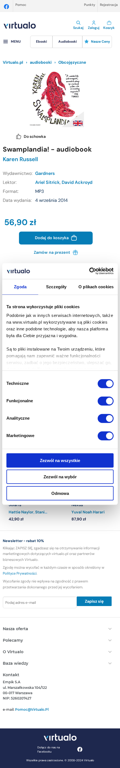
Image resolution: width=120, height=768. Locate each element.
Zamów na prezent (52, 252)
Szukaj (78, 28)
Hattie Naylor (21, 512)
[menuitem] (41, 42)
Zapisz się (94, 601)
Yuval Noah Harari (88, 512)
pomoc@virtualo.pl (32, 709)
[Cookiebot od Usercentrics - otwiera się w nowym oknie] (89, 271)
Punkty (89, 5)
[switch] (106, 400)
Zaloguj (93, 28)
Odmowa (60, 493)
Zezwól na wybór (60, 476)
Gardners (45, 173)
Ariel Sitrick (47, 182)
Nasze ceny (100, 41)
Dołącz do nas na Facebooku (48, 749)
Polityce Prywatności (20, 573)
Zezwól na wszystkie (60, 460)
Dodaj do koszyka (52, 237)
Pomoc (20, 5)
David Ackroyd (77, 182)
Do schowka (35, 136)
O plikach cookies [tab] (96, 286)
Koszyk (109, 28)
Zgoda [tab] (20, 286)
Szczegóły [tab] (56, 286)
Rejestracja (109, 5)
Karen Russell (20, 159)
